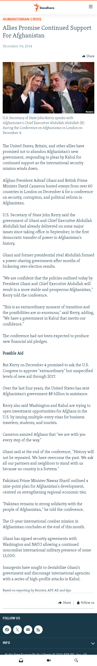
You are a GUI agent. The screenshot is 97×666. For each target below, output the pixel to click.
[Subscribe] (28, 629)
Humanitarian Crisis (22, 20)
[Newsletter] (21, 660)
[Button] (88, 56)
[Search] (76, 660)
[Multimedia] (48, 660)
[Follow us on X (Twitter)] (17, 629)
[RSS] (38, 629)
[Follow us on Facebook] (7, 629)
